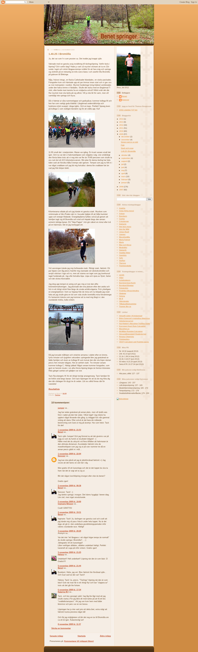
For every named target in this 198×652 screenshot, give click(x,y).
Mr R (121, 299)
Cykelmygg (124, 221)
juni (123, 167)
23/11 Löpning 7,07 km (128, 110)
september (126, 158)
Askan (122, 214)
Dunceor (61, 456)
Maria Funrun (124, 240)
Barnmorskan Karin (127, 283)
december (125, 137)
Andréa (122, 208)
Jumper (122, 234)
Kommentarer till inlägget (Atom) (79, 641)
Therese (122, 263)
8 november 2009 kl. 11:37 (69, 624)
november (125, 140)
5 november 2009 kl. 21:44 (69, 566)
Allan (121, 278)
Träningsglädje (125, 266)
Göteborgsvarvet (126, 321)
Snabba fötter (124, 253)
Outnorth (122, 250)
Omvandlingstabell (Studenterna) (132, 334)
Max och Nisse (125, 245)
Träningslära (124, 339)
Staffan (122, 260)
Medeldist (123, 247)
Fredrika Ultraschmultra (129, 291)
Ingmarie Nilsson (65, 504)
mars (123, 176)
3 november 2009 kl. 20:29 (69, 531)
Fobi (122, 145)
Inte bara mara (125, 227)
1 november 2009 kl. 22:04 (69, 454)
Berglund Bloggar (126, 285)
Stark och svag (127, 148)
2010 (121, 131)
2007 (121, 190)
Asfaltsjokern (124, 280)
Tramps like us (125, 306)
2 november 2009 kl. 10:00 (69, 502)
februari (124, 179)
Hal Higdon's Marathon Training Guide (134, 324)
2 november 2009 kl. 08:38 (69, 486)
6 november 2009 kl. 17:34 (69, 590)
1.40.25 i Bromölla (60, 53)
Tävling (57, 395)
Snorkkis (123, 255)
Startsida (82, 636)
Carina (122, 219)
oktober (124, 155)
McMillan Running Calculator (131, 331)
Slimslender (124, 301)
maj (123, 170)
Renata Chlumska (126, 337)
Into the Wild (124, 229)
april (123, 173)
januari (124, 183)
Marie (121, 242)
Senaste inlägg (56, 636)
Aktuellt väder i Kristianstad (130, 316)
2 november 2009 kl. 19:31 (69, 512)
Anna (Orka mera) (126, 211)
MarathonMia (124, 237)
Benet (60, 432)
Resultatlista (54, 389)
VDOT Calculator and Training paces (134, 342)
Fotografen (123, 288)
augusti (124, 161)
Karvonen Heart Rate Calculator (132, 326)
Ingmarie (122, 224)
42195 (121, 275)
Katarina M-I (63, 592)
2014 (121, 119)
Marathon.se (124, 329)
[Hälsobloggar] (122, 399)
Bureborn (123, 216)
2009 (121, 134)
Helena (61, 554)
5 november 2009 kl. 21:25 (69, 552)
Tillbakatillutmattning (127, 304)
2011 (121, 128)
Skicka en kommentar (61, 628)
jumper (61, 408)
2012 (121, 125)
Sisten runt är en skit (129, 142)
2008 (121, 187)
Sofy (121, 258)
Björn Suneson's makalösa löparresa (134, 318)
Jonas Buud (124, 232)
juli (122, 164)
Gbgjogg (122, 293)
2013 (121, 122)
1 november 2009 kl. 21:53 (69, 430)
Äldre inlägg (105, 636)
